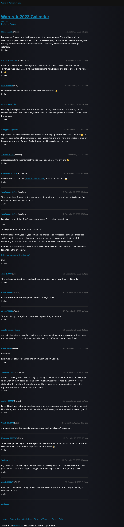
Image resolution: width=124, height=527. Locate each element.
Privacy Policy (58, 519)
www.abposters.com (35, 178)
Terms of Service (42, 519)
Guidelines (27, 519)
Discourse (18, 525)
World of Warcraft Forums (11, 3)
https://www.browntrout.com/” (15, 255)
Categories (15, 519)
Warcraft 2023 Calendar (25, 16)
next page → (6, 504)
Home (5, 519)
